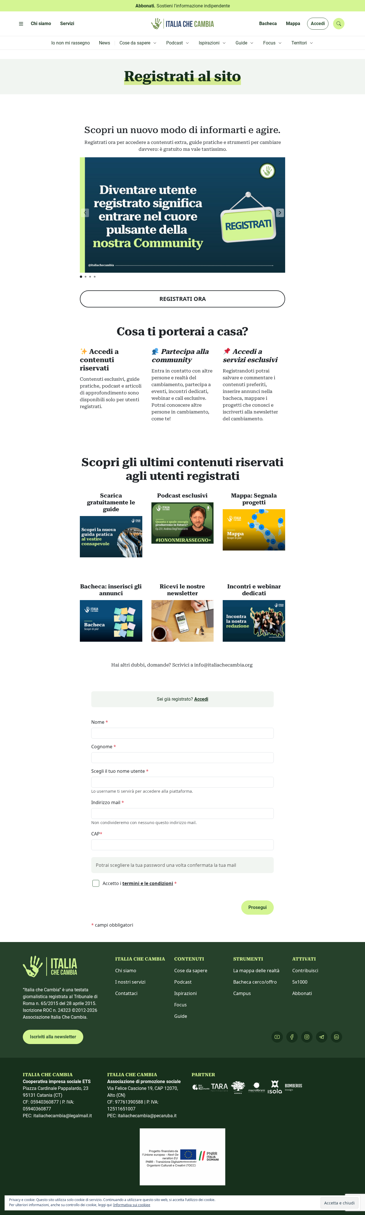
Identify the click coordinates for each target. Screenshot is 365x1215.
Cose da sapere (190, 970)
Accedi (318, 23)
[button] (280, 213)
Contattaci (126, 993)
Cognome (103, 746)
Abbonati (302, 993)
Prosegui (257, 907)
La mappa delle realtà (256, 970)
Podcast (183, 982)
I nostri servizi (130, 982)
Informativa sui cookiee (131, 1204)
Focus (180, 1005)
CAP (96, 834)
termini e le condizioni (147, 883)
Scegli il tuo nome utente (120, 771)
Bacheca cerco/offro (255, 982)
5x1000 (299, 982)
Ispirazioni (185, 993)
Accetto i (139, 883)
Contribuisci (305, 970)
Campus (242, 993)
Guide (180, 1016)
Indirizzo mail (107, 802)
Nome (99, 722)
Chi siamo (125, 970)
